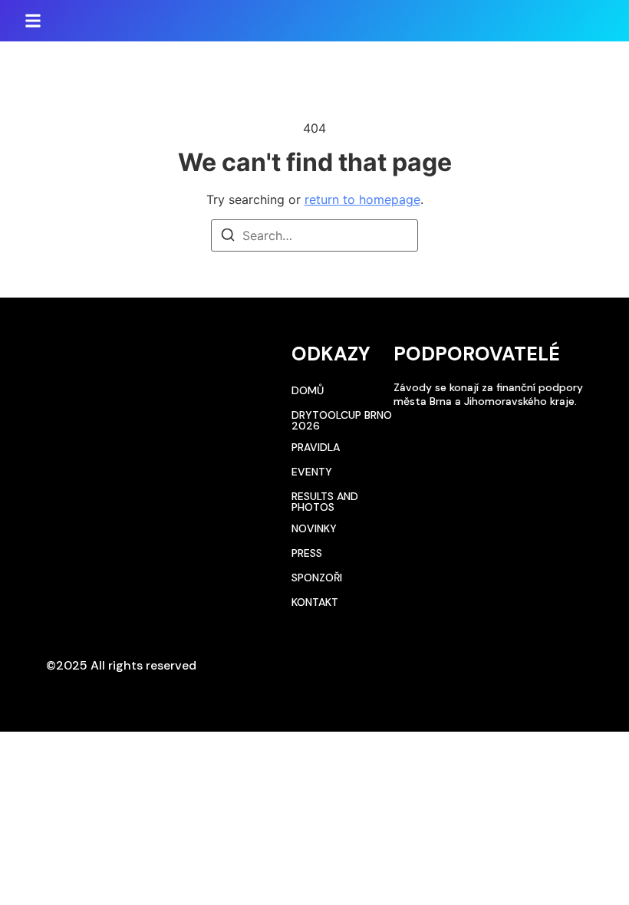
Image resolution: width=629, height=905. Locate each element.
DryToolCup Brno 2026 (341, 420)
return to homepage (362, 199)
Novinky (314, 528)
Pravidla (315, 447)
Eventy (311, 471)
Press (306, 553)
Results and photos (324, 501)
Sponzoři (316, 577)
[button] (33, 20)
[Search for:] (314, 235)
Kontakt (314, 602)
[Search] (228, 237)
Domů (307, 390)
